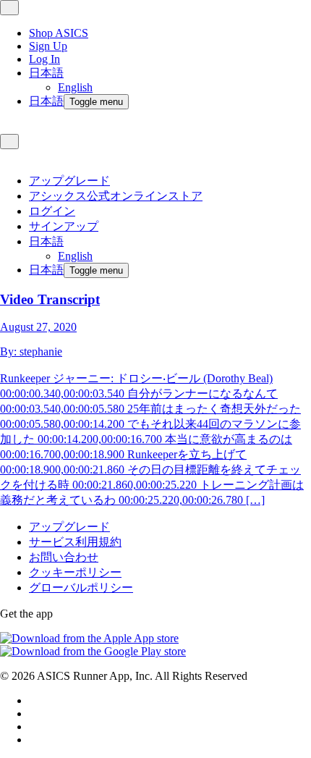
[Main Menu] (9, 7)
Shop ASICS (58, 33)
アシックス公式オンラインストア (116, 196)
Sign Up (48, 46)
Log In (44, 59)
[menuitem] (170, 80)
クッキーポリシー (75, 572)
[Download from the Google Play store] (93, 651)
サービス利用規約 (75, 542)
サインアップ (63, 226)
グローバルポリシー (81, 587)
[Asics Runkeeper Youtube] (33, 739)
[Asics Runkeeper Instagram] (33, 713)
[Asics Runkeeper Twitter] (33, 726)
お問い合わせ (63, 557)
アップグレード (69, 180)
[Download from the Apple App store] (89, 638)
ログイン (52, 211)
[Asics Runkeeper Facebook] (33, 700)
